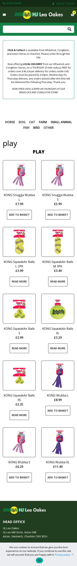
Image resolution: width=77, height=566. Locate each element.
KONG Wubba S (19, 462)
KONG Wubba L (58, 395)
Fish (26, 128)
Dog (22, 122)
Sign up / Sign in (64, 3)
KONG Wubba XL (58, 462)
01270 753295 (13, 3)
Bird (36, 128)
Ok (39, 560)
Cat (32, 122)
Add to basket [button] (19, 214)
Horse (10, 122)
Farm (43, 122)
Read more (19, 281)
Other (49, 128)
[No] (72, 554)
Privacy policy (62, 554)
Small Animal (61, 122)
